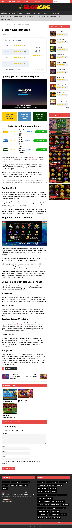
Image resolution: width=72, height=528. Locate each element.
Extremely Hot (61, 85)
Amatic (41, 482)
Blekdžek (37, 13)
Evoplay (53, 488)
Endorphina (42, 488)
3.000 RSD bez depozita (21, 131)
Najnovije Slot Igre (56, 115)
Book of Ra (60, 32)
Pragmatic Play (33, 157)
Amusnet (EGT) (52, 482)
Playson (41, 508)
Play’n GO (61, 508)
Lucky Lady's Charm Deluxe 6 (62, 101)
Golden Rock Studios (45, 498)
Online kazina (17, 16)
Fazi (54, 491)
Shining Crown (61, 62)
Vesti (5, 488)
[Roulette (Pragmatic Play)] (10, 408)
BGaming (41, 485)
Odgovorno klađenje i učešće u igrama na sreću (58, 523)
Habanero (60, 501)
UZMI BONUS (42, 131)
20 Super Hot (61, 39)
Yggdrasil (56, 518)
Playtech (51, 508)
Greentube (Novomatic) (46, 501)
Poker (28, 13)
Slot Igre (12, 13)
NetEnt (65, 505)
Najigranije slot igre (52, 505)
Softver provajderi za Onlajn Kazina (49, 16)
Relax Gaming (43, 514)
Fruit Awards (54, 195)
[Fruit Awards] (59, 191)
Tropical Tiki (7, 401)
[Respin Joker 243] (59, 159)
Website (4, 456)
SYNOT (40, 518)
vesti (48, 518)
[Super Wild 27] (59, 175)
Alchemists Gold (55, 130)
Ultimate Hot (61, 92)
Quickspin (55, 511)
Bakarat (46, 13)
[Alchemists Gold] (59, 126)
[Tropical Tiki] (10, 394)
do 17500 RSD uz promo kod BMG (20, 140)
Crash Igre (56, 13)
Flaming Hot (60, 77)
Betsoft (63, 482)
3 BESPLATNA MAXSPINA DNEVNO (21, 149)
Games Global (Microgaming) (47, 495)
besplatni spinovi (16, 323)
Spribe (63, 514)
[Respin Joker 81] (59, 143)
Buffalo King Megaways (22, 401)
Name (4, 446)
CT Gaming (51, 485)
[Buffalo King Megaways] (25, 393)
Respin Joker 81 (55, 146)
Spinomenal (54, 514)
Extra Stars (60, 54)
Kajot (40, 505)
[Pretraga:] (61, 1)
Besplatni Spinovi (6, 16)
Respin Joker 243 (55, 162)
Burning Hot (60, 47)
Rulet (20, 13)
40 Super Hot (61, 69)
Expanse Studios (43, 491)
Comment (4, 433)
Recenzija (29, 131)
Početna (3, 13)
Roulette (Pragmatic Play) (9, 416)
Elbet (59, 485)
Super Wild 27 (55, 178)
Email (3, 451)
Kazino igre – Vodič (30, 16)
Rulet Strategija (5, 19)
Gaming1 (62, 495)
